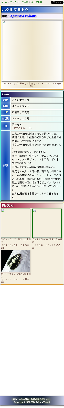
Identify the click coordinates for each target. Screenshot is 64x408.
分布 (5, 112)
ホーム (4, 2)
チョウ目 (14, 2)
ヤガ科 (25, 2)
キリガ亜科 (36, 2)
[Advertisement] (28, 314)
